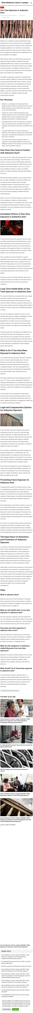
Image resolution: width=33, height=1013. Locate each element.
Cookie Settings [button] (6, 1009)
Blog (2, 7)
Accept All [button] (15, 1009)
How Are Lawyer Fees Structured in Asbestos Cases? (16, 966)
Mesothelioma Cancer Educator (8, 15)
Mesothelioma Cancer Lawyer (14, 3)
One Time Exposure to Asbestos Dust (10, 690)
